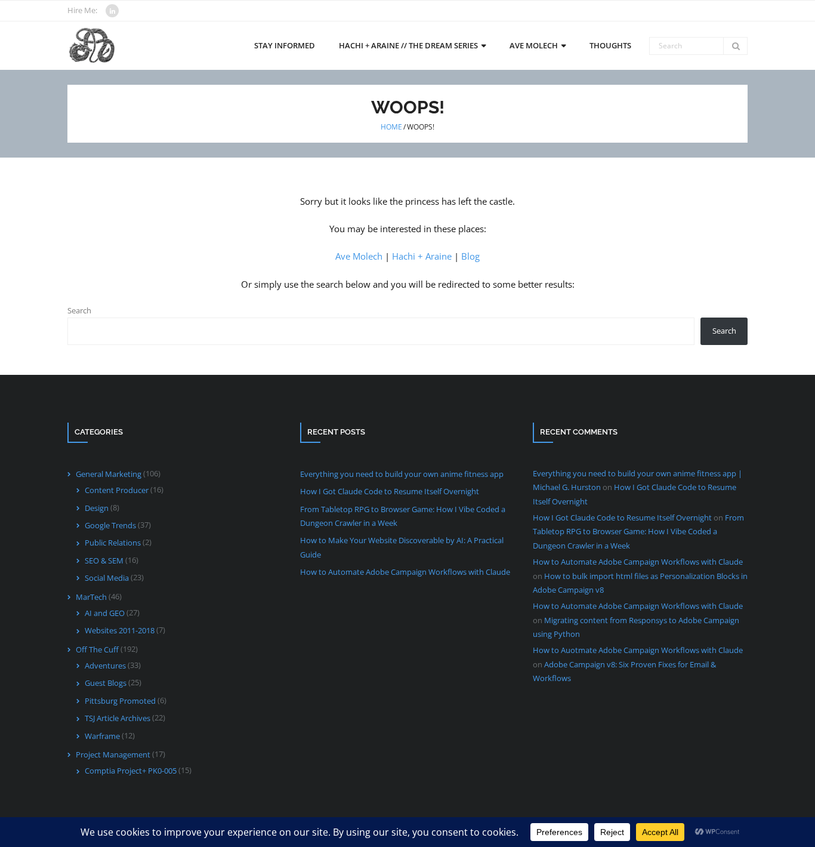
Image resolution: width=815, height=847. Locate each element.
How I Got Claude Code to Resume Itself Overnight (389, 491)
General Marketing (108, 474)
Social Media (107, 577)
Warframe (102, 736)
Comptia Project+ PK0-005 (131, 770)
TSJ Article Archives (117, 718)
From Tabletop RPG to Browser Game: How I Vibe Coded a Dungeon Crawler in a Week (402, 516)
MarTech (91, 597)
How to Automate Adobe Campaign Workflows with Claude (405, 571)
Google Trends (110, 525)
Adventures (105, 665)
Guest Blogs (105, 682)
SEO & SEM (104, 560)
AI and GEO (105, 613)
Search (79, 310)
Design (97, 508)
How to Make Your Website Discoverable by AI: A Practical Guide (402, 547)
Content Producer (117, 490)
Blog (470, 256)
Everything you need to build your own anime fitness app (402, 474)
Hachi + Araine (422, 256)
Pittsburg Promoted (120, 700)
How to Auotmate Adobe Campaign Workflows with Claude (638, 650)
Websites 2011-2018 (120, 630)
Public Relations (113, 542)
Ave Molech (358, 256)
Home (391, 127)
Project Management (113, 754)
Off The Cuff (97, 649)
